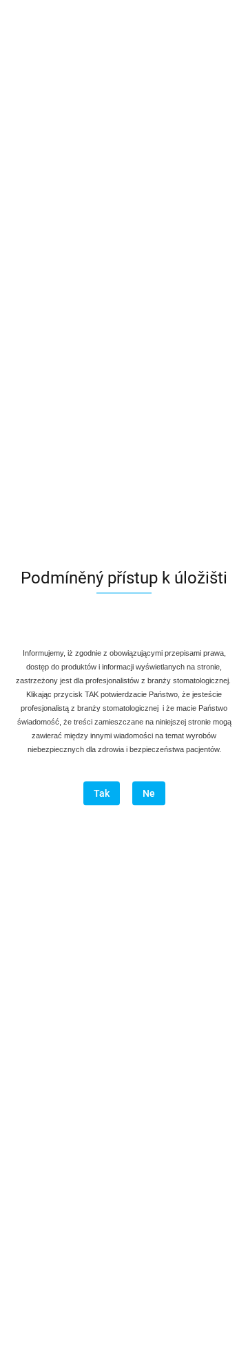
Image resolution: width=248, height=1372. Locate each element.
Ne (149, 794)
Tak (102, 794)
